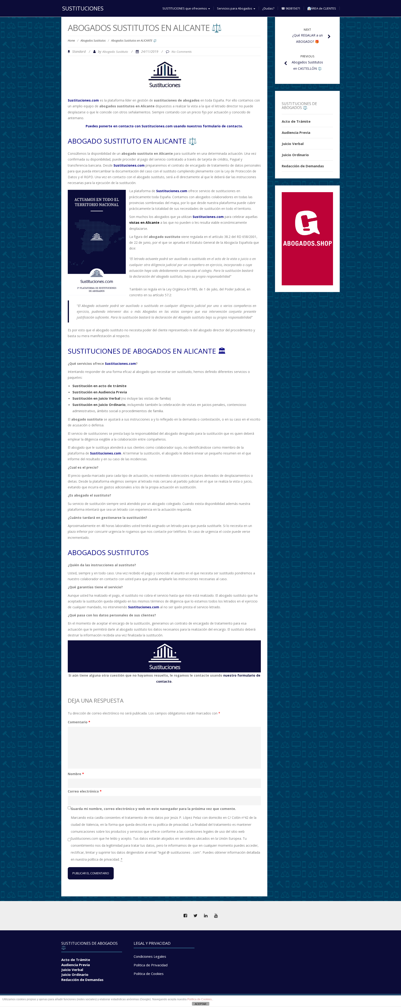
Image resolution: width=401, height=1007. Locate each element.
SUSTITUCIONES (82, 8)
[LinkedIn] (205, 915)
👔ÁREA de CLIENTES (321, 8)
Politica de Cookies (149, 973)
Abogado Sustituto (115, 51)
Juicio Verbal (293, 143)
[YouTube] (215, 915)
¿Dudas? (268, 8)
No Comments (181, 51)
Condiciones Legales (150, 956)
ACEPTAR (200, 1004)
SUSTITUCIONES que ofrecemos (185, 8)
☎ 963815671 (290, 8)
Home (71, 41)
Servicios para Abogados (235, 8)
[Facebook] (185, 915)
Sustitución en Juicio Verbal (96, 398)
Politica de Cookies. (199, 999)
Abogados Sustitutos (93, 41)
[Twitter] (195, 915)
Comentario (79, 722)
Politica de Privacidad (151, 965)
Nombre (76, 774)
